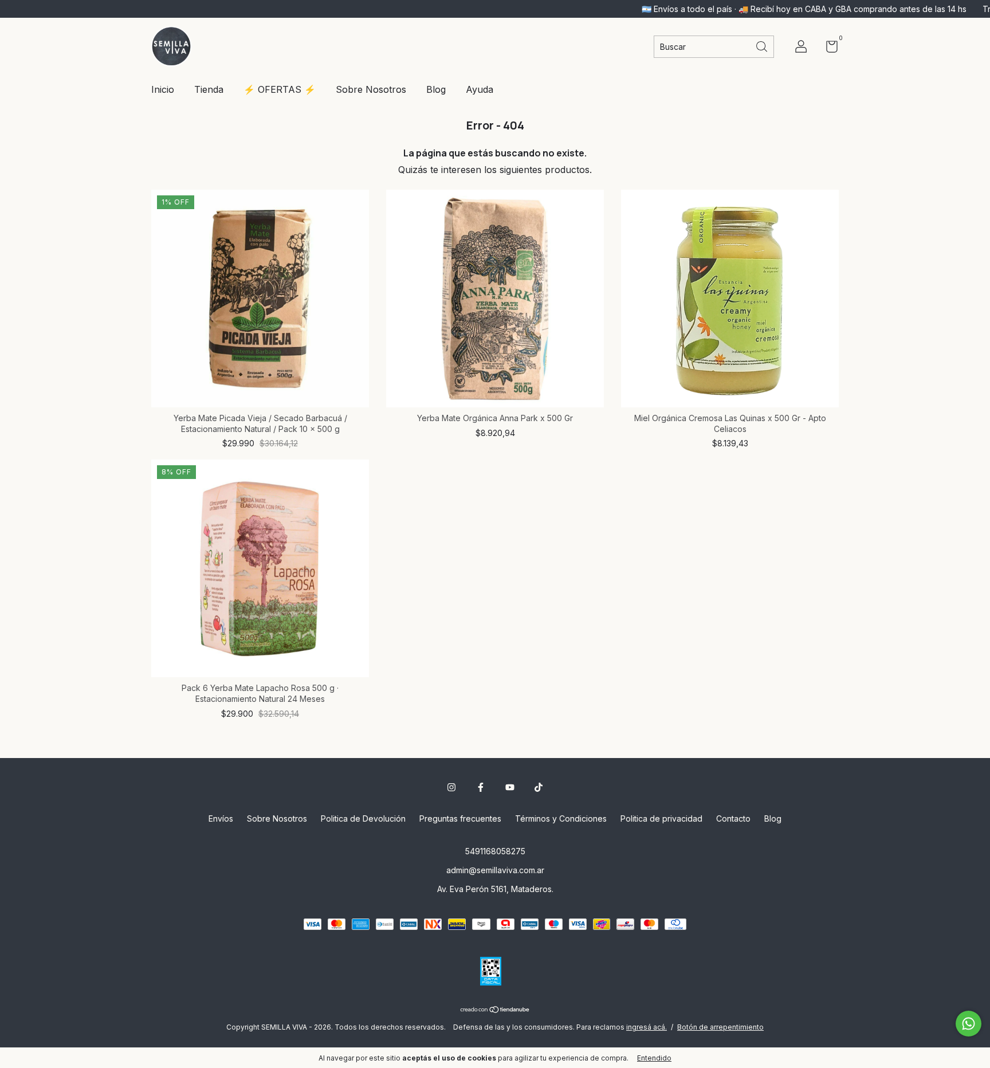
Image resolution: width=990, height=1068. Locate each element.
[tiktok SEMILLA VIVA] (538, 787)
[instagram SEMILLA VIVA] (451, 787)
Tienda (208, 89)
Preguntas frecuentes (460, 818)
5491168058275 (495, 851)
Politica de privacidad (661, 818)
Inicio (162, 89)
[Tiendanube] (495, 1010)
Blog (436, 89)
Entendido (654, 1058)
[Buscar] (762, 45)
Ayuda (479, 89)
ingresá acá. (646, 1027)
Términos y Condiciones (561, 818)
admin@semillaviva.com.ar (495, 870)
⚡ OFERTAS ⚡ (279, 89)
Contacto (733, 818)
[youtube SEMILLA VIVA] (509, 787)
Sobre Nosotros (371, 89)
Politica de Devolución (363, 818)
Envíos (221, 818)
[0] (827, 48)
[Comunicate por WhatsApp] (968, 1023)
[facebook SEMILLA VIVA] (480, 787)
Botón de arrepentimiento (720, 1027)
